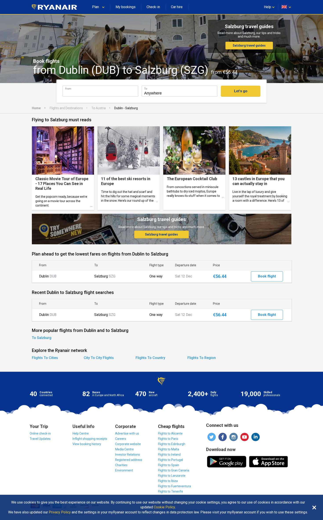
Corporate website (128, 444)
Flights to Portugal (170, 460)
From (68, 88)
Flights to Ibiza (168, 481)
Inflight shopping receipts (90, 438)
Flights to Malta (168, 449)
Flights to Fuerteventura (174, 486)
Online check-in (40, 433)
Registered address (128, 460)
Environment (124, 470)
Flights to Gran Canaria (173, 470)
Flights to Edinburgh (171, 444)
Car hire (177, 7)
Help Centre (81, 433)
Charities (121, 465)
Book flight (267, 276)
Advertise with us (127, 433)
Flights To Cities (45, 358)
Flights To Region (201, 358)
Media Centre (124, 449)
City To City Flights (99, 358)
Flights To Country (150, 358)
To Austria (98, 108)
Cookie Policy (164, 507)
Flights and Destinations (66, 108)
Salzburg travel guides (249, 45)
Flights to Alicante (170, 433)
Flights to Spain (168, 465)
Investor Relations (127, 454)
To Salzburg (41, 338)
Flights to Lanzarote (171, 475)
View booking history (87, 444)
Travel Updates (40, 438)
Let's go (240, 91)
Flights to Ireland (169, 454)
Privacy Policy (60, 512)
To (145, 88)
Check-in (153, 7)
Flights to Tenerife (170, 491)
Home (36, 108)
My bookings (126, 7)
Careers (120, 438)
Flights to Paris (168, 438)
